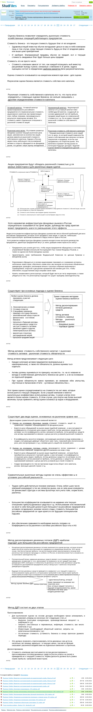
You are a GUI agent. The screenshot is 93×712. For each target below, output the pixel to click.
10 (19, 25)
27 (74, 25)
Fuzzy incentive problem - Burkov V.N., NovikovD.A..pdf (19, 705)
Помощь (3, 710)
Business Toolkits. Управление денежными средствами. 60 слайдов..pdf (24, 700)
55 (70, 686)
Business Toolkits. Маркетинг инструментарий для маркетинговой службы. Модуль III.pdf (29, 678)
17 (42, 25)
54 (70, 683)
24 (64, 25)
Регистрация (10, 2)
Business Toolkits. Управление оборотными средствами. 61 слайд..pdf (24, 702)
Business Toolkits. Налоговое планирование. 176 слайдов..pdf (21, 689)
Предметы (31, 6)
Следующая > (84, 25)
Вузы (23, 6)
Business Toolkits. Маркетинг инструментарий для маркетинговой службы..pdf (26, 686)
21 (55, 25)
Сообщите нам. (56, 11)
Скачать (81, 17)
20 (51, 25)
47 (70, 694)
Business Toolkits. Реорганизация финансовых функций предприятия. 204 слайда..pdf (28, 694)
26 (71, 25)
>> (91, 25)
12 (25, 25)
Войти (4, 2)
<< (2, 25)
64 (70, 681)
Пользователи (43, 6)
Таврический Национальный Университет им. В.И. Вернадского (36, 13)
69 (70, 691)
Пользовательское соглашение (39, 710)
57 (70, 702)
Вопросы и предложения (23, 710)
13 (28, 25)
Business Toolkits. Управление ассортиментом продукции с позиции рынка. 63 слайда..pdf (30, 697)
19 (48, 25)
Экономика (19, 15)
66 (70, 689)
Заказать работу (85, 6)
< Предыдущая (9, 25)
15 (35, 25)
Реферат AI (72, 6)
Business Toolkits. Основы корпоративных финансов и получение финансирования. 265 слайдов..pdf (33, 691)
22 (58, 25)
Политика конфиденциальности (57, 710)
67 (70, 678)
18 (45, 25)
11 (22, 25)
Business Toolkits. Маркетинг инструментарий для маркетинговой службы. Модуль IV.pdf (29, 681)
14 (32, 25)
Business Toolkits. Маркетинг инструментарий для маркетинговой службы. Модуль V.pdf (29, 683)
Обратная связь (11, 710)
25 (68, 25)
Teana (17, 11)
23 (61, 25)
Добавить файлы (58, 6)
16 (38, 25)
